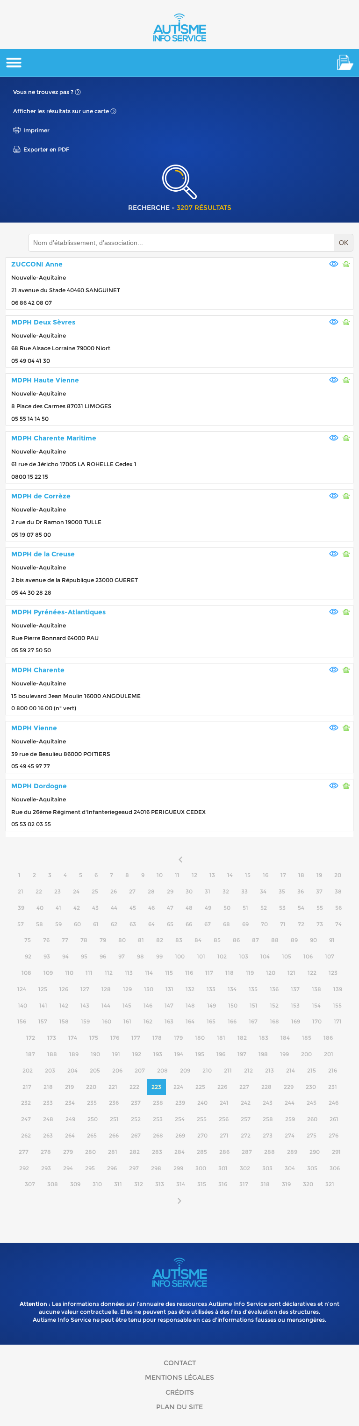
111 (89, 972)
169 (295, 1021)
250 (92, 1119)
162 (148, 1021)
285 (202, 1151)
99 (159, 956)
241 (224, 1102)
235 (92, 1102)
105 (286, 956)
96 (103, 956)
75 (27, 939)
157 (42, 1021)
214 (290, 1070)
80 (122, 939)
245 (311, 1102)
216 (332, 1070)
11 (177, 875)
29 (170, 891)
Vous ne (43, 91)
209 (185, 1070)
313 (159, 1184)
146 (148, 1005)
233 (48, 1102)
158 (64, 1021)
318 (265, 1184)
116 (189, 972)
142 (63, 1005)
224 (178, 1086)
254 (180, 1119)
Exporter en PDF (46, 149)
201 (328, 1054)
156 (21, 1021)
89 (294, 939)
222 (134, 1086)
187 (30, 1054)
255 (202, 1119)
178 (157, 1037)
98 (140, 956)
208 (162, 1070)
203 (50, 1070)
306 (335, 1168)
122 (312, 972)
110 (69, 972)
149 (211, 1005)
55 (319, 907)
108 (26, 972)
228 (266, 1086)
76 (46, 939)
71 (283, 924)
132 (190, 989)
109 (48, 972)
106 (308, 956)
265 (92, 1135)
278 (46, 1151)
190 (95, 1054)
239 (180, 1102)
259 (290, 1119)
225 (200, 1086)
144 (105, 1005)
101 (201, 956)
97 (121, 956)
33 (244, 891)
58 (39, 924)
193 (157, 1054)
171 (338, 1021)
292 (24, 1168)
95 (84, 956)
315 (201, 1184)
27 (132, 891)
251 (114, 1119)
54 (301, 907)
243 (268, 1102)
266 (114, 1135)
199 (284, 1054)
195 (199, 1054)
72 (301, 924)
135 (253, 989)
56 (338, 907)
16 (265, 875)
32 (226, 891)
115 (169, 972)
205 (95, 1070)
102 (222, 956)
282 (134, 1151)
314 (180, 1184)
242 (246, 1102)
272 (246, 1135)
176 (114, 1037)
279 (68, 1151)
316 (222, 1184)
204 (72, 1070)
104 (265, 956)
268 (158, 1135)
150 (232, 1005)
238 (158, 1102)
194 (178, 1054)
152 (274, 1005)
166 (232, 1021)
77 (65, 939)
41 (58, 907)
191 (116, 1054)
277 (24, 1151)
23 (57, 891)
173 (51, 1037)
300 (200, 1168)
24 (76, 891)
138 (316, 989)
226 (222, 1086)
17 (283, 875)
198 (263, 1054)
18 (301, 875)
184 (285, 1037)
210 (207, 1070)
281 (112, 1151)
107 (329, 956)
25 (95, 891)
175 (93, 1037)
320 (308, 1184)
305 (312, 1168)
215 (311, 1070)
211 (228, 1070)
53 (282, 907)
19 (319, 875)
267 (136, 1135)
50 (226, 907)
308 (52, 1184)
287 (247, 1151)
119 (250, 972)
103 (243, 956)
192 (136, 1054)
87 (255, 939)
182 (242, 1037)
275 (311, 1135)
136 (274, 989)
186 (328, 1037)
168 (274, 1021)
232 (26, 1102)
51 (245, 907)
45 (132, 907)
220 (91, 1086)
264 (70, 1135)
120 (270, 972)
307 (30, 1184)
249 (70, 1119)
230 (311, 1086)
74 (338, 924)
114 (149, 972)
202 (27, 1070)
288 (269, 1151)
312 (138, 1184)
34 (263, 891)
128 (106, 989)
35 (282, 891)
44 (114, 907)
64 (151, 924)
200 (306, 1054)
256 (224, 1119)
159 (85, 1021)
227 (244, 1086)
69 (245, 924)
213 (269, 1070)
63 (132, 924)
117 (209, 972)
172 (30, 1037)
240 (202, 1102)
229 (289, 1086)
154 (316, 1005)
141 (43, 1005)
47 (170, 907)
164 (190, 1021)
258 (268, 1119)
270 (202, 1135)
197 (241, 1054)
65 (170, 924)
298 (156, 1168)
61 (96, 924)
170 (317, 1021)
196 (220, 1054)
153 (295, 1005)
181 (221, 1037)
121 (291, 972)
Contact (180, 1363)
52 (263, 907)
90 (313, 939)
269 (180, 1135)
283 (157, 1151)
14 (230, 875)
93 (46, 956)
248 (48, 1119)
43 (95, 907)
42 (76, 907)
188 (52, 1054)
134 (232, 989)
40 (39, 907)
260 (312, 1119)
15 (248, 875)
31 (207, 891)
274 (289, 1135)
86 (236, 939)
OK (343, 242)
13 (212, 875)
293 (46, 1168)
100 (180, 956)
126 (63, 989)
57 (20, 924)
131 (169, 989)
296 (112, 1168)
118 (229, 972)
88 (275, 939)
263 (48, 1135)
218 (48, 1086)
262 (26, 1135)
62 (114, 924)
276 (333, 1135)
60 (77, 924)
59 (58, 924)
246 (333, 1102)
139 (337, 989)
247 (26, 1119)
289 (292, 1151)
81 (141, 939)
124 (21, 989)
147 (169, 1005)
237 (136, 1102)
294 (68, 1168)
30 (189, 891)
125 (42, 989)
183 (263, 1037)
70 (264, 924)
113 (129, 972)
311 (118, 1184)
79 (103, 939)
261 (334, 1119)
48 (189, 907)
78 (83, 939)
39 (21, 907)
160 (106, 1021)
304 (290, 1168)
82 (159, 939)
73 (319, 924)
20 (337, 875)
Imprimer (36, 130)
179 (178, 1037)
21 (20, 891)
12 (194, 875)
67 (207, 924)
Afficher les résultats (61, 111)
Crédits (179, 1392)
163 (169, 1021)
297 (134, 1168)
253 (158, 1119)
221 (112, 1086)
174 (72, 1037)
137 (295, 989)
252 (136, 1119)
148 (190, 1005)
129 (127, 989)
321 (329, 1184)
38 (338, 891)
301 (223, 1168)
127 (84, 989)
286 (224, 1151)
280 (90, 1151)
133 (211, 989)
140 (22, 1005)
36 (300, 891)
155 (337, 1005)
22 (39, 891)
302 (245, 1168)
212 (248, 1070)
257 (246, 1119)
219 (69, 1086)
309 (75, 1184)
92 (28, 956)
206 (117, 1070)
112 (109, 972)
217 (26, 1086)
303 (267, 1168)
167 (253, 1021)
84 (197, 939)
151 (254, 1005)
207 (140, 1070)
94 (65, 956)
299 (178, 1168)
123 (333, 972)
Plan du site (179, 1407)
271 (224, 1135)
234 (70, 1102)
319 (286, 1184)
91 (332, 939)
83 (178, 939)
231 (332, 1086)
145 (126, 1005)
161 (127, 1021)
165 (211, 1021)
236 (114, 1102)
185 (306, 1037)
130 (148, 989)
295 (90, 1168)
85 (217, 939)
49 (208, 907)
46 (151, 907)
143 (84, 1005)
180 (200, 1037)
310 (97, 1184)
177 (135, 1037)
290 (314, 1151)
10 (160, 875)
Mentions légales (179, 1377)
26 (113, 891)
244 (289, 1102)
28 (151, 891)
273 (268, 1135)
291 (336, 1151)
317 (243, 1184)
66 (189, 924)
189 (74, 1054)
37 (319, 891)
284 (179, 1151)
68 (226, 924)
